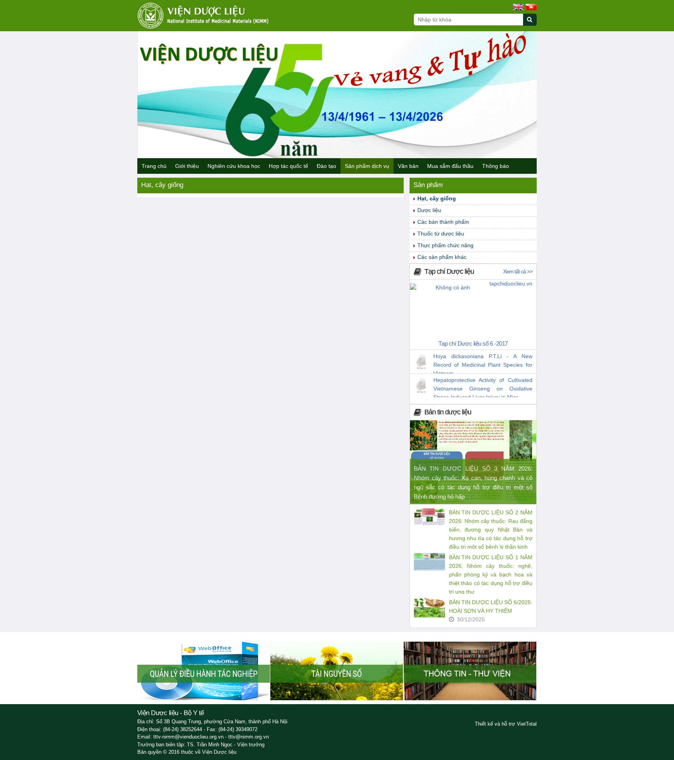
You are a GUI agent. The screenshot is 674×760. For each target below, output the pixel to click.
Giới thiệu (187, 166)
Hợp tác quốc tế (288, 166)
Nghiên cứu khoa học (234, 166)
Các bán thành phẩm (443, 222)
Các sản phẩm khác (441, 257)
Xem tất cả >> (517, 271)
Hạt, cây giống (436, 198)
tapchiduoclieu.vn (511, 283)
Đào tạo (326, 166)
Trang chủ (154, 166)
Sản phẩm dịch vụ (367, 166)
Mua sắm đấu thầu (450, 166)
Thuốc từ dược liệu (440, 233)
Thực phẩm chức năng (445, 245)
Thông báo (495, 166)
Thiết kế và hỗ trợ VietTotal (506, 724)
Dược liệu (429, 210)
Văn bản (408, 166)
